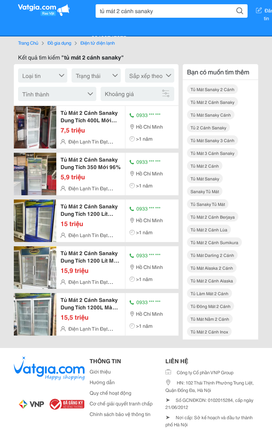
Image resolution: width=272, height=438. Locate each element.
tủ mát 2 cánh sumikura (214, 242)
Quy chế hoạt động (110, 392)
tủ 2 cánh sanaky (208, 127)
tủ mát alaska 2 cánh (212, 268)
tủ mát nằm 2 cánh (210, 319)
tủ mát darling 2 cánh (212, 255)
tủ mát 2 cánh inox (209, 331)
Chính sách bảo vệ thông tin (120, 413)
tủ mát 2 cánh (205, 166)
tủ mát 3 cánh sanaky (212, 153)
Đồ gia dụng (59, 42)
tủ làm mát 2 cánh (209, 293)
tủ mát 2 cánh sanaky (212, 102)
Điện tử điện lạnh (97, 42)
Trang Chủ (28, 42)
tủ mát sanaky (205, 178)
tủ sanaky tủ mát (208, 204)
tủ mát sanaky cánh (211, 115)
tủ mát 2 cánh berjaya (213, 217)
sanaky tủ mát (205, 191)
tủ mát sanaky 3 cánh (212, 140)
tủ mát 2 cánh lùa (209, 229)
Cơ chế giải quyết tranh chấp (121, 403)
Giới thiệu (100, 371)
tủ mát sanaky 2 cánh (212, 89)
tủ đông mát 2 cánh (211, 306)
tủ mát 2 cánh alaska (212, 280)
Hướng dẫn (102, 382)
